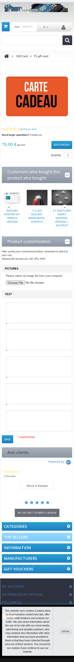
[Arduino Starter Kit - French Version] (12, 197)
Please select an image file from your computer (34, 275)
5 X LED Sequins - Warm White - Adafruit (37, 216)
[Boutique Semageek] (37, 8)
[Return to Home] (6, 56)
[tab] (36, 485)
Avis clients (18, 452)
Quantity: (56, 155)
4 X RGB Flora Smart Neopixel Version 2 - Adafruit (62, 218)
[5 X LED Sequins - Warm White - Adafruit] (37, 197)
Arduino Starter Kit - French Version (12, 216)
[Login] (64, 27)
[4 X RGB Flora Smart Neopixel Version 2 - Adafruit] (62, 197)
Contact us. (36, 135)
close (65, 631)
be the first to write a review (37, 513)
